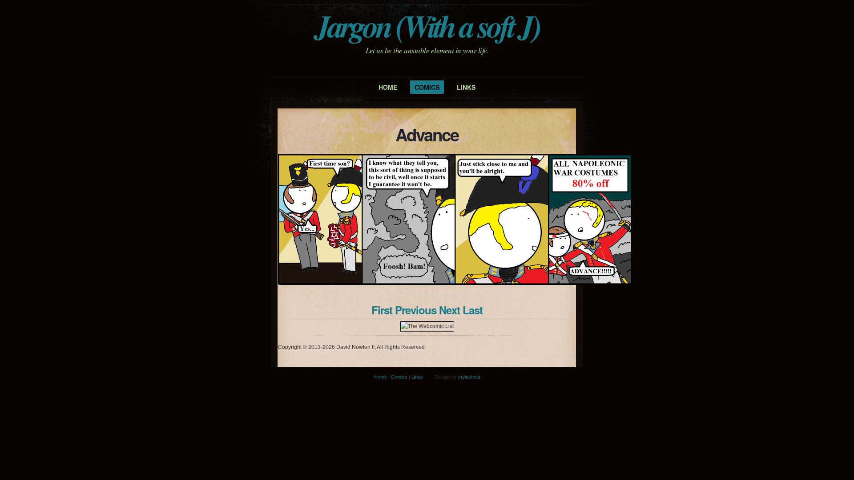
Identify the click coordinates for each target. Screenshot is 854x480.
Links (466, 87)
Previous (415, 309)
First (381, 309)
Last (473, 309)
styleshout (469, 377)
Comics (427, 87)
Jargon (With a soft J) (427, 26)
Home (388, 87)
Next (449, 309)
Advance (427, 134)
